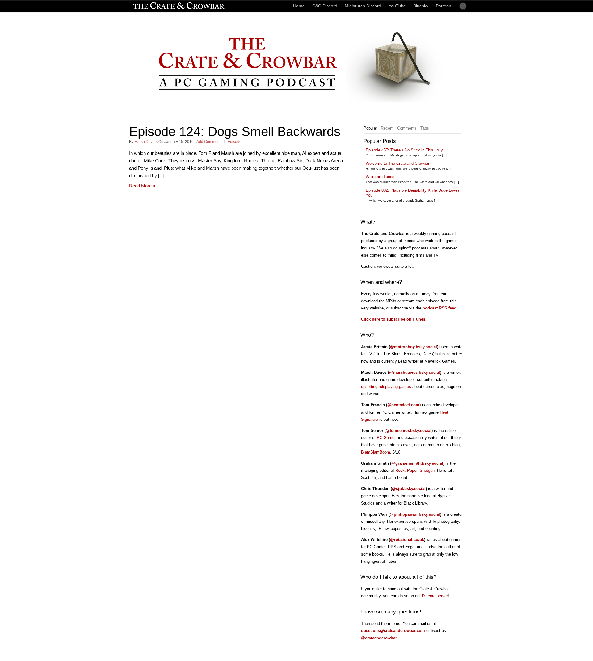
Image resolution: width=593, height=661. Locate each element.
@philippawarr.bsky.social (415, 514)
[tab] (370, 128)
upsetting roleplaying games (386, 386)
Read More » (142, 185)
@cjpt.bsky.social (409, 488)
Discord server (435, 596)
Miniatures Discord (363, 6)
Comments (407, 128)
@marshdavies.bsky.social (414, 372)
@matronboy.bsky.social (413, 346)
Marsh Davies (146, 141)
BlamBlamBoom (375, 452)
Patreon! (444, 6)
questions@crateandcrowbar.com (393, 630)
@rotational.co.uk (407, 539)
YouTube (397, 6)
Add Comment (208, 141)
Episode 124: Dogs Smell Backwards (234, 131)
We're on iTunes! (381, 176)
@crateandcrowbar (379, 638)
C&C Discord (324, 6)
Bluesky (420, 6)
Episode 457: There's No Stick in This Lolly (404, 150)
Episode (235, 141)
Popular (370, 128)
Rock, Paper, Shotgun (415, 470)
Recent (387, 128)
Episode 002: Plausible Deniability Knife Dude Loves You (413, 193)
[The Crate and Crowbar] (179, 6)
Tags (424, 128)
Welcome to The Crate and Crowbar (397, 163)
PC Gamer (386, 437)
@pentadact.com (403, 405)
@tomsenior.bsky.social (408, 430)
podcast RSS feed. (440, 308)
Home (299, 6)
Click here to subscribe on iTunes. (394, 319)
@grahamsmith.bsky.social (417, 463)
